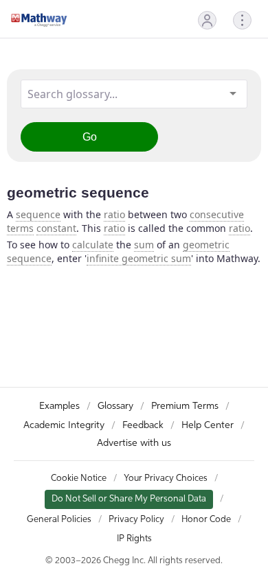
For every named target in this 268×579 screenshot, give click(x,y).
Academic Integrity (63, 425)
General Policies (59, 519)
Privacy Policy (136, 519)
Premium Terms (185, 406)
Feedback (143, 425)
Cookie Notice (79, 478)
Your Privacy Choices (166, 478)
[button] (207, 20)
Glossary (115, 406)
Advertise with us (134, 443)
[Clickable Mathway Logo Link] (39, 20)
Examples (59, 406)
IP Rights (134, 538)
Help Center (207, 425)
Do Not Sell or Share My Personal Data (129, 499)
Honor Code (206, 519)
